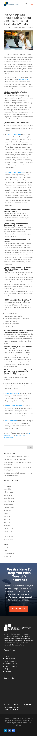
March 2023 (7, 489)
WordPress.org (8, 556)
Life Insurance (10, 659)
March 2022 (7, 525)
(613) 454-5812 (14, 709)
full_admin (9, 27)
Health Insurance (11, 664)
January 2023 (8, 495)
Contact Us (18, 609)
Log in (6, 547)
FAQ (6, 669)
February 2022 (8, 528)
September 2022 (9, 507)
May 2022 (7, 519)
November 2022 (9, 501)
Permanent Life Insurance (14, 172)
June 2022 (7, 516)
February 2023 (8, 492)
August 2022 (8, 510)
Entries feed (7, 550)
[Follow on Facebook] (9, 730)
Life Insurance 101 (11, 666)
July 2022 (6, 513)
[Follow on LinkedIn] (5, 730)
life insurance (23, 79)
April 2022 (7, 522)
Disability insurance (12, 393)
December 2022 (9, 498)
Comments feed (9, 553)
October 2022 (8, 504)
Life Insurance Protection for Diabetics (16, 459)
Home (7, 656)
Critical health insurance (14, 406)
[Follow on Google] (13, 730)
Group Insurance (11, 421)
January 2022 (8, 531)
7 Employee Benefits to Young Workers (16, 456)
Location (8, 671)
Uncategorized (28, 27)
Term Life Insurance (14, 134)
